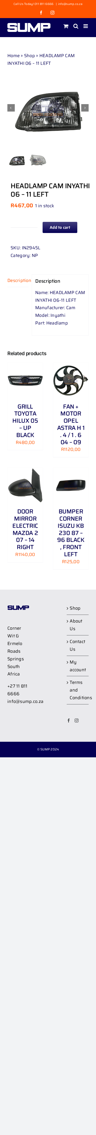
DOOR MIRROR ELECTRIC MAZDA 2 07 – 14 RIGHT (25, 529)
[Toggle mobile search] (75, 26)
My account (78, 666)
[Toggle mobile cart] (66, 26)
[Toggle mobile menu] (86, 26)
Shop (29, 55)
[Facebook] (69, 720)
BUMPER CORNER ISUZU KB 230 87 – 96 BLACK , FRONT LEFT (70, 533)
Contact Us (77, 645)
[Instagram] (77, 720)
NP (35, 255)
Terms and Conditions (78, 690)
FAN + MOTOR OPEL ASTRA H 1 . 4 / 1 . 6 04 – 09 (71, 424)
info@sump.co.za (70, 3)
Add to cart (60, 227)
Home (13, 55)
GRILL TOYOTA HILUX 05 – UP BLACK (25, 421)
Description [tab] (18, 280)
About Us (76, 625)
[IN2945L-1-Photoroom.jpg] (48, 108)
